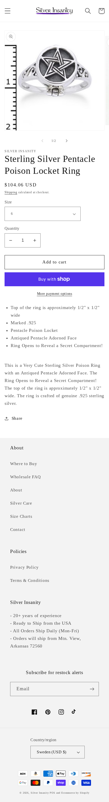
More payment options (54, 294)
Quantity (12, 228)
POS (52, 792)
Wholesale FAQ (25, 476)
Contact (17, 529)
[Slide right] (66, 140)
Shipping (11, 192)
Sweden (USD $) (51, 752)
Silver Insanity (40, 792)
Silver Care (21, 503)
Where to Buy (23, 463)
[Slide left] (42, 140)
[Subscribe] (92, 689)
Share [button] (17, 418)
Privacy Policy (24, 567)
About (16, 490)
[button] (7, 11)
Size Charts (21, 516)
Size (8, 202)
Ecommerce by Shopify (75, 792)
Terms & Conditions (29, 580)
